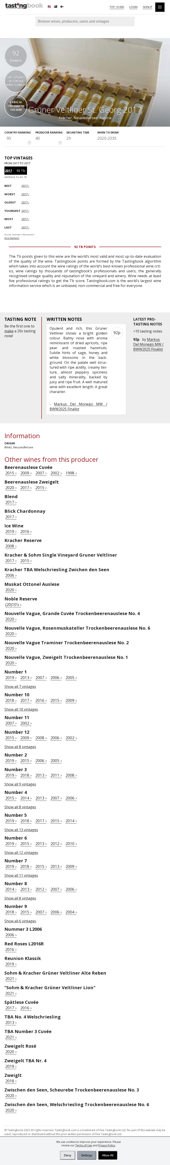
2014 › (25, 798)
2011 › (56, 775)
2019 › (10, 531)
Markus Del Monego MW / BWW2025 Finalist (148, 344)
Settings (86, 1155)
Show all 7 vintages (20, 686)
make (9, 331)
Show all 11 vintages (21, 875)
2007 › (40, 473)
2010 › (71, 843)
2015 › (10, 473)
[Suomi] (62, 7)
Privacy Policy (106, 1145)
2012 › (56, 843)
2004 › (71, 912)
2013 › (25, 677)
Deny (67, 1155)
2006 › (10, 575)
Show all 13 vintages (21, 829)
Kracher (65, 117)
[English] (50, 7)
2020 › (10, 487)
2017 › (25, 487)
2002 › (56, 473)
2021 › (10, 978)
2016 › (25, 531)
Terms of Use (83, 1145)
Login (133, 7)
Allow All (107, 1155)
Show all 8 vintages (20, 746)
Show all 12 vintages (21, 852)
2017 (8, 170)
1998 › (71, 473)
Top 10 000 (117, 7)
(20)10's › (13, 604)
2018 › (10, 700)
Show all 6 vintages (20, 921)
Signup (147, 7)
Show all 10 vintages (21, 709)
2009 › (25, 473)
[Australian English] (56, 7)
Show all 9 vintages (20, 784)
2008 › (10, 546)
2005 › (71, 677)
